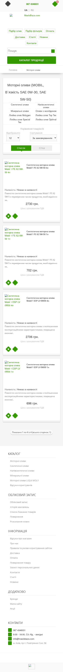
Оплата (50, 30)
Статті (32, 37)
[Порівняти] (15, 216)
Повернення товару (20, 562)
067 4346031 (32, 4)
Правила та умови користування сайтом (31, 548)
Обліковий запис (19, 502)
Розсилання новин (19, 521)
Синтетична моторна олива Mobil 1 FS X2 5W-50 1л (41, 233)
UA (25, 10)
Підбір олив (15, 30)
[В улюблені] (8, 216)
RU (32, 10)
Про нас (14, 543)
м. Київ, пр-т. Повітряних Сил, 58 (29, 643)
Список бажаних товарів (23, 511)
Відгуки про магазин (21, 538)
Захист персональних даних (24, 567)
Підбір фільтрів (34, 30)
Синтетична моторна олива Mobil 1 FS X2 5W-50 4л (41, 166)
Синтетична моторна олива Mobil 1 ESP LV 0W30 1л (41, 366)
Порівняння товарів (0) (32, 128)
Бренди (14, 598)
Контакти (31, 43)
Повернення (16, 516)
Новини (44, 37)
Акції (12, 608)
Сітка (42, 148)
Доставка (20, 37)
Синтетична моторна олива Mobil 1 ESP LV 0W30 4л (41, 299)
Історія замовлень (19, 507)
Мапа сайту (16, 603)
